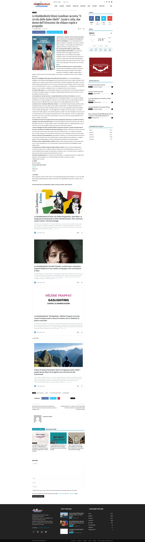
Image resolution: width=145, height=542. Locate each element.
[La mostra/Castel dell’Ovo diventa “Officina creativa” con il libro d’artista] (64, 515)
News (90, 117)
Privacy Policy (61, 493)
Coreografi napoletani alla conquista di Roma (99, 107)
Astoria (34, 166)
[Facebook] (104, 2)
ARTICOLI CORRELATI (38, 429)
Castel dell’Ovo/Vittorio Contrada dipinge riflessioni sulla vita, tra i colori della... (76, 523)
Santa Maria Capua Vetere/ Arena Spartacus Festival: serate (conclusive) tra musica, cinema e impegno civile (44, 408)
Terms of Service (71, 493)
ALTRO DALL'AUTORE (51, 429)
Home (56, 6)
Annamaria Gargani (97, 86)
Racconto (91, 139)
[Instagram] (107, 2)
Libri (89, 6)
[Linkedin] (109, 2)
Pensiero (68, 6)
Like (91, 16)
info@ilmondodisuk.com (44, 527)
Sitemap (94, 540)
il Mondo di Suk (97, 102)
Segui (97, 16)
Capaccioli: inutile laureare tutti (95, 91)
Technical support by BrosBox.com (105, 540)
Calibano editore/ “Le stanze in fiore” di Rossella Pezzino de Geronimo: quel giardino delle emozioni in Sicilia (73, 408)
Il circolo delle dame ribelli (55, 392)
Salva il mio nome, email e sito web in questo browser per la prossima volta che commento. (55, 490)
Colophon (85, 540)
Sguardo (62, 6)
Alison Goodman (40, 392)
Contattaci (101, 6)
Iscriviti (110, 16)
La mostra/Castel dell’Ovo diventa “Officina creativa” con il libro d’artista (76, 515)
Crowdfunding (91, 525)
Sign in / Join (65, 1)
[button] (111, 6)
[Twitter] (112, 2)
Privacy (89, 540)
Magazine (83, 6)
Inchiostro (75, 6)
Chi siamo (94, 6)
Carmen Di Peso (96, 93)
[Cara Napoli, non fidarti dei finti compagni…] (64, 531)
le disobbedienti (65, 392)
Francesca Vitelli (37, 28)
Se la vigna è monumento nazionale (96, 84)
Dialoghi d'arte (91, 529)
